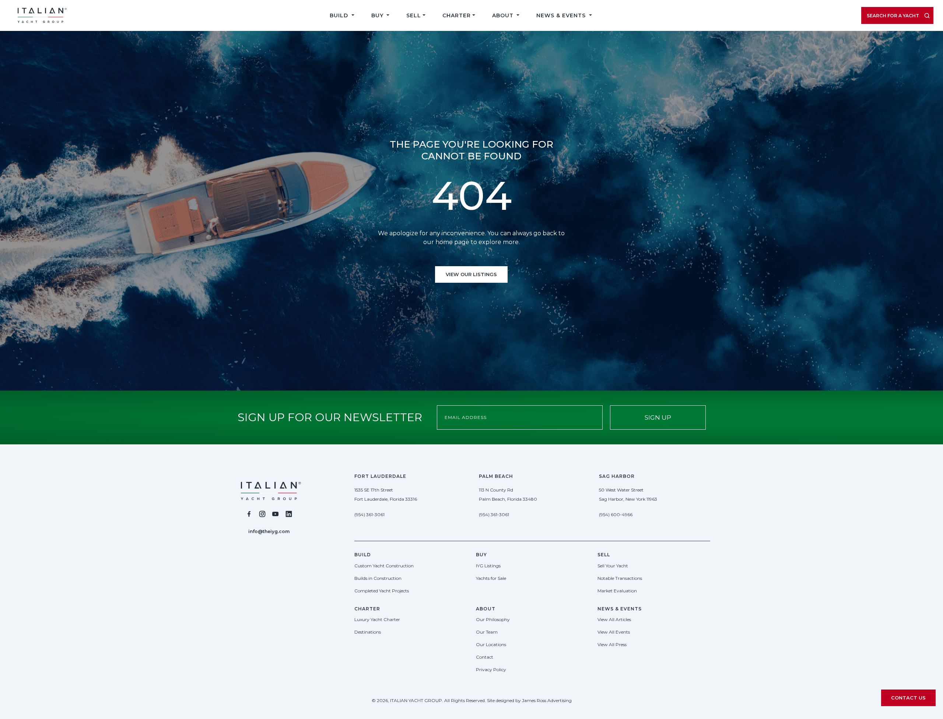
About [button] (503, 15)
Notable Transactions (619, 578)
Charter (456, 15)
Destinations (367, 632)
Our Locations (491, 644)
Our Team (487, 632)
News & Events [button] (562, 15)
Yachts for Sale (491, 578)
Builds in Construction (378, 578)
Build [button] (340, 15)
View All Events (613, 632)
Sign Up (658, 417)
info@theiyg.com (269, 531)
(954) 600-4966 (615, 514)
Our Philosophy (493, 619)
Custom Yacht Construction (384, 565)
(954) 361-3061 (369, 514)
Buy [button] (378, 15)
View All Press (612, 644)
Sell (413, 15)
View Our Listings (471, 274)
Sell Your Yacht (612, 565)
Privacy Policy (491, 669)
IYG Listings (488, 565)
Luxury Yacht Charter (377, 619)
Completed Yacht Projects (381, 590)
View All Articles (614, 619)
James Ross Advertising (547, 700)
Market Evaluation (617, 590)
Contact (484, 657)
